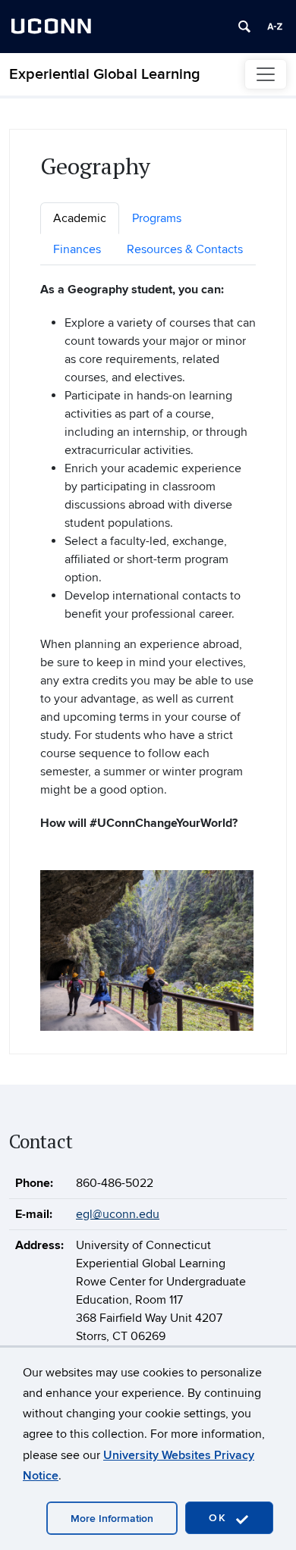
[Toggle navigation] (265, 74)
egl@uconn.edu (117, 1214)
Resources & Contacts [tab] (185, 249)
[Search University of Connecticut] (244, 26)
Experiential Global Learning (104, 74)
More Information (112, 1518)
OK (220, 1517)
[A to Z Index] (275, 26)
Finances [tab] (77, 249)
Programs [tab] (156, 218)
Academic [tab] (79, 218)
